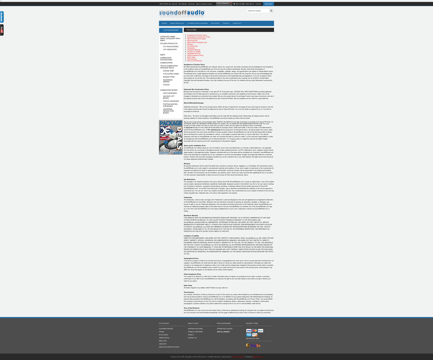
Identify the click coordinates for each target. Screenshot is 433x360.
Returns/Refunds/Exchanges (196, 39)
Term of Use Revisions (194, 61)
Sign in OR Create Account (169, 347)
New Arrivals (177, 23)
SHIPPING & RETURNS (195, 329)
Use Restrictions (192, 46)
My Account (191, 4)
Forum (226, 23)
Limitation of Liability (194, 51)
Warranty (190, 44)
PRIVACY (191, 335)
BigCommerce (258, 357)
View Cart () (253, 4)
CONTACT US (192, 338)
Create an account (207, 4)
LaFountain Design (238, 357)
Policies (215, 23)
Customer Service (166, 329)
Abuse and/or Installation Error (197, 42)
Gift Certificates (183, 4)
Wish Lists (239, 4)
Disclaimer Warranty (193, 50)
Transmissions (192, 59)
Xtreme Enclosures (198, 23)
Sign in (198, 4)
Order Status (164, 338)
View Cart (162, 344)
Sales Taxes (191, 57)
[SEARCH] (271, 11)
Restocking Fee (192, 40)
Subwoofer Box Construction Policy (198, 37)
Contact (237, 23)
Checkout (269, 4)
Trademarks (191, 48)
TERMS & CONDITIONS (195, 332)
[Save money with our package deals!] (170, 154)
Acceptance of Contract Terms (197, 35)
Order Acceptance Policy (195, 55)
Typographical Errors (194, 53)
